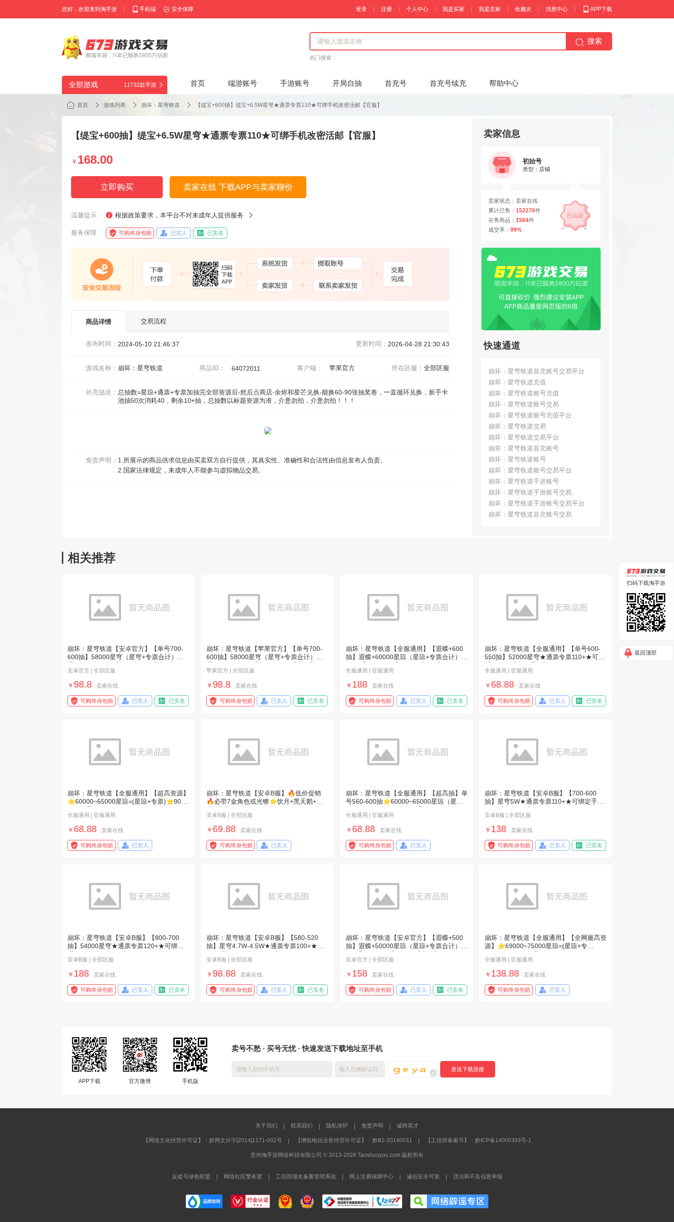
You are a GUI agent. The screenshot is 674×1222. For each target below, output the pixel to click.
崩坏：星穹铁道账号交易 (523, 404)
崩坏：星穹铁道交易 (517, 426)
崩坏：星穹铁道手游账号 (523, 481)
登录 (361, 9)
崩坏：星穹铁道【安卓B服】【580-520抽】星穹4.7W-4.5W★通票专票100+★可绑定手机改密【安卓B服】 (265, 946)
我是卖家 (490, 9)
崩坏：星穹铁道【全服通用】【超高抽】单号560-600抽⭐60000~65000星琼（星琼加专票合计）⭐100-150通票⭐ (407, 801)
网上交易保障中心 (371, 1176)
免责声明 (372, 1125)
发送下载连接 (467, 1069)
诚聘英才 (408, 1125)
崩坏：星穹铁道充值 (517, 382)
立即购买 (116, 187)
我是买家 (453, 9)
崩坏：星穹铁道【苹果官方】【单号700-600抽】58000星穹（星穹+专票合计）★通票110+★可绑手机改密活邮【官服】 (264, 657)
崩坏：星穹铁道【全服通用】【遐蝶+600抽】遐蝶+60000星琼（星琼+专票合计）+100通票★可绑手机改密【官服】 (404, 657)
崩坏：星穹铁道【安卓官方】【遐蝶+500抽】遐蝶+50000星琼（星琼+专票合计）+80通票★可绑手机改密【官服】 (404, 946)
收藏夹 (523, 9)
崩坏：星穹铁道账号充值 (523, 393)
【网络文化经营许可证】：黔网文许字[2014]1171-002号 (212, 1140)
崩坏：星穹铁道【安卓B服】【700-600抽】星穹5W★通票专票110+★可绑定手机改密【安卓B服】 (544, 801)
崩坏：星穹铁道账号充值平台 (530, 415)
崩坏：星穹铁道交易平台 (523, 437)
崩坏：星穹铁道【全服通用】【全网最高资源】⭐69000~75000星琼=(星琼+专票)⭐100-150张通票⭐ (546, 946)
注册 (386, 9)
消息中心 (557, 9)
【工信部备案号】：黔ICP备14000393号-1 (478, 1140)
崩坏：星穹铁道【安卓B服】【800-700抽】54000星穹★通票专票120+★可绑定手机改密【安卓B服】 (125, 946)
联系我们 (302, 1125)
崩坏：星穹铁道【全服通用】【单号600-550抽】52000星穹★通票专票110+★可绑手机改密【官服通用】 (545, 657)
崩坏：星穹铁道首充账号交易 (530, 514)
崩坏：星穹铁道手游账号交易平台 (536, 503)
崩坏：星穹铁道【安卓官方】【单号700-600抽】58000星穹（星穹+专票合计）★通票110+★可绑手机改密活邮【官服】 (125, 657)
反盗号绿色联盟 (191, 1176)
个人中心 (417, 9)
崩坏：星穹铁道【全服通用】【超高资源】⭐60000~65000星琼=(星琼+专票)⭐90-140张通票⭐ (128, 801)
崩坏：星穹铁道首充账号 (523, 448)
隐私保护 (337, 1125)
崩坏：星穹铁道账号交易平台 (530, 470)
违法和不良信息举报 (478, 1176)
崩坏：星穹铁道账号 (517, 459)
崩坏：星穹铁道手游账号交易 (530, 492)
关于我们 (266, 1125)
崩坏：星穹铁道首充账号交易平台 (536, 371)
